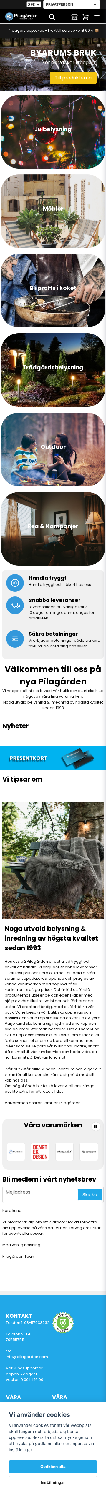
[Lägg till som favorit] (63, 17)
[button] (98, 45)
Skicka (89, 1194)
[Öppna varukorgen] (85, 17)
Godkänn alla (53, 1466)
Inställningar (53, 1482)
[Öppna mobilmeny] (96, 17)
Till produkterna (73, 77)
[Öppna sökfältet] (52, 17)
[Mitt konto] (74, 17)
